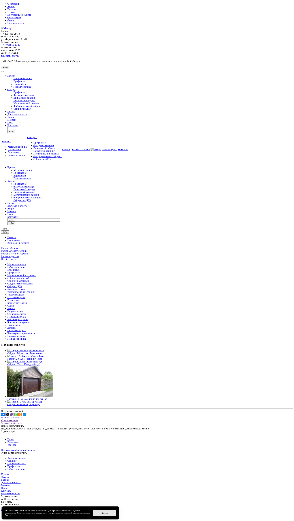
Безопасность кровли (18, 322)
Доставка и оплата (17, 114)
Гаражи (11, 111)
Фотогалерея (14, 17)
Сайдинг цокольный (18, 281)
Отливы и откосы (16, 314)
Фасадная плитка (16, 289)
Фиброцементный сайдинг (27, 106)
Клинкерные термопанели (21, 333)
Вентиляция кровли (17, 319)
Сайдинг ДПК (14, 286)
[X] (7, 414)
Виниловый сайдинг (24, 97)
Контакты (12, 125)
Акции (11, 6)
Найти (5, 67)
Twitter (10, 439)
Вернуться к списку (11, 417)
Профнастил (19, 81)
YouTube (11, 445)
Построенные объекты (19, 14)
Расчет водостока (10, 256)
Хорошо (105, 513)
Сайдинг (12, 460)
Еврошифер (19, 84)
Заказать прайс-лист (11, 423)
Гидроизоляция (15, 311)
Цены (10, 122)
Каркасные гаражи (17, 303)
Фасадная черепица (23, 95)
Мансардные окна (16, 316)
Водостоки (13, 300)
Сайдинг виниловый (18, 278)
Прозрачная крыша (17, 336)
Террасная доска (15, 294)
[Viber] (11, 414)
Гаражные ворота (16, 330)
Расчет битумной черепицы (15, 253)
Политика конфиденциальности (18, 450)
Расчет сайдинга (9, 248)
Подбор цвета (8, 259)
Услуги (11, 12)
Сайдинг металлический (20, 283)
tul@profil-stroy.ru (10, 56)
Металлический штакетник (21, 275)
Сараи (10, 305)
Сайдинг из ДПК (22, 108)
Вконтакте (12, 442)
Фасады (11, 89)
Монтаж (11, 119)
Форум (11, 20)
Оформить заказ (9, 420)
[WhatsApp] (16, 414)
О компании (13, 3)
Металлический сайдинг (26, 103)
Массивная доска (16, 297)
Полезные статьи (16, 23)
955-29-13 (10, 44)
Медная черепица (16, 338)
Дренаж (11, 327)
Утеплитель (13, 325)
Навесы (11, 308)
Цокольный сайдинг (24, 100)
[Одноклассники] (20, 414)
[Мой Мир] (24, 414)
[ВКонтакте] (3, 414)
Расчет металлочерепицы (14, 251)
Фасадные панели (16, 458)
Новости (11, 9)
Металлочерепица (22, 78)
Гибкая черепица (22, 86)
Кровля (11, 75)
